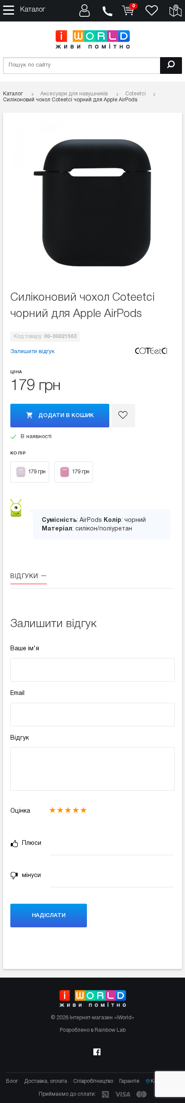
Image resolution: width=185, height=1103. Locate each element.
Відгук (19, 738)
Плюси (30, 843)
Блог (12, 1081)
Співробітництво (93, 1081)
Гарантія (129, 1081)
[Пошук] (171, 65)
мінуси (30, 875)
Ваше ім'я (24, 649)
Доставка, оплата (45, 1081)
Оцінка (20, 811)
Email (17, 693)
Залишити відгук (32, 351)
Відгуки (25, 576)
